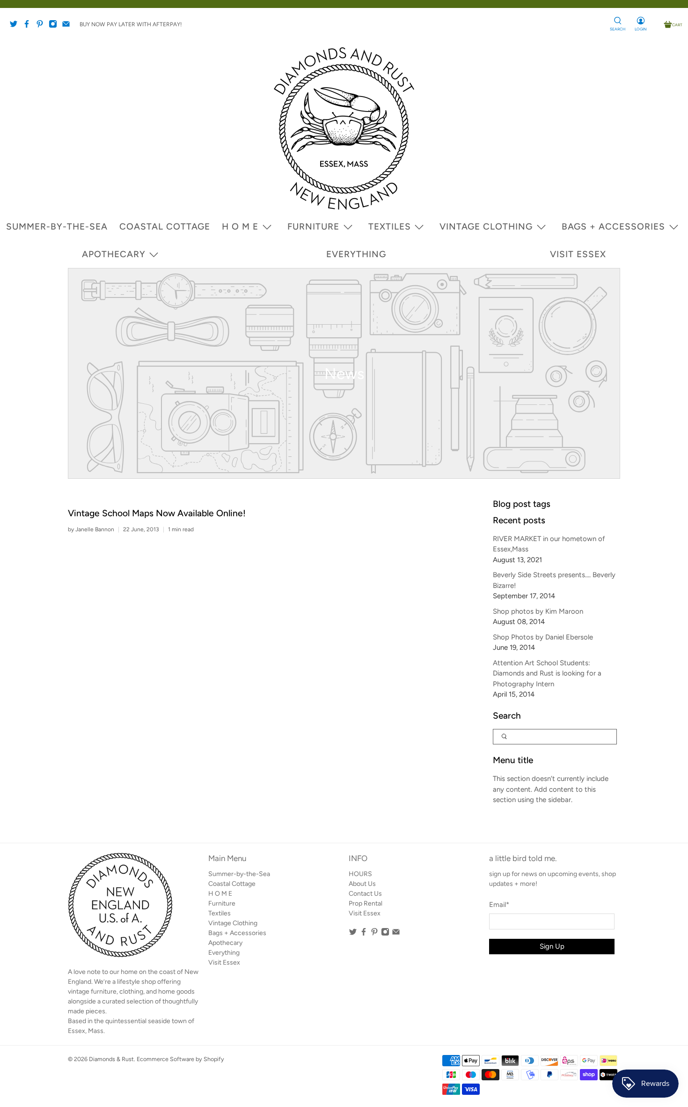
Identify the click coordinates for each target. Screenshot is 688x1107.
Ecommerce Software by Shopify (180, 1058)
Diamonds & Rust (111, 1058)
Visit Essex (578, 254)
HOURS (360, 874)
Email (499, 904)
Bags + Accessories (613, 226)
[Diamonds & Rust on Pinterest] (42, 26)
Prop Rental (365, 903)
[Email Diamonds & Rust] (68, 26)
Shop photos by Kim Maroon (538, 611)
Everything (356, 254)
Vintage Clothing (486, 226)
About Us (362, 884)
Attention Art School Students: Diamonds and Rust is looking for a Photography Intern (547, 673)
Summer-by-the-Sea (57, 226)
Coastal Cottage (164, 226)
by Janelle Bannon (91, 529)
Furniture (313, 226)
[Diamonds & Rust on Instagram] (55, 26)
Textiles (389, 226)
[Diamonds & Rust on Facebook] (29, 26)
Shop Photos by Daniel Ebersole (543, 637)
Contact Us (365, 894)
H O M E (240, 226)
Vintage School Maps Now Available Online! (157, 513)
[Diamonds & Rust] (344, 128)
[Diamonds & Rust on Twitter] (15, 26)
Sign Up (552, 946)
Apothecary (114, 254)
